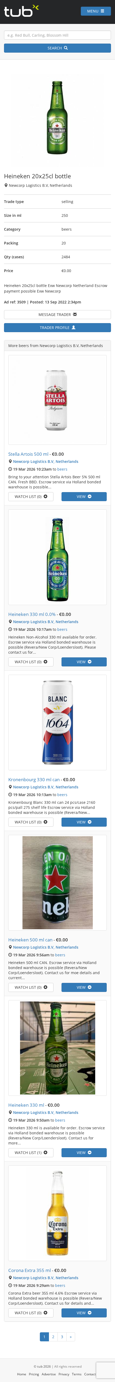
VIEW (82, 496)
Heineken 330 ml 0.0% (32, 614)
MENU (94, 11)
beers (62, 469)
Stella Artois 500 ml (28, 454)
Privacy (64, 1374)
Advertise (49, 1374)
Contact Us (92, 1374)
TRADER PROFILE (56, 327)
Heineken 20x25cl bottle (37, 176)
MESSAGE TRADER (56, 314)
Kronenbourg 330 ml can (34, 779)
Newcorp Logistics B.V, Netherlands (45, 461)
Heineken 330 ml (26, 1105)
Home (21, 1374)
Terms (77, 1374)
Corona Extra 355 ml (29, 1270)
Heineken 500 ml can (30, 940)
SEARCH (56, 47)
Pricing (34, 1374)
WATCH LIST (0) (29, 496)
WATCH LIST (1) (29, 1152)
